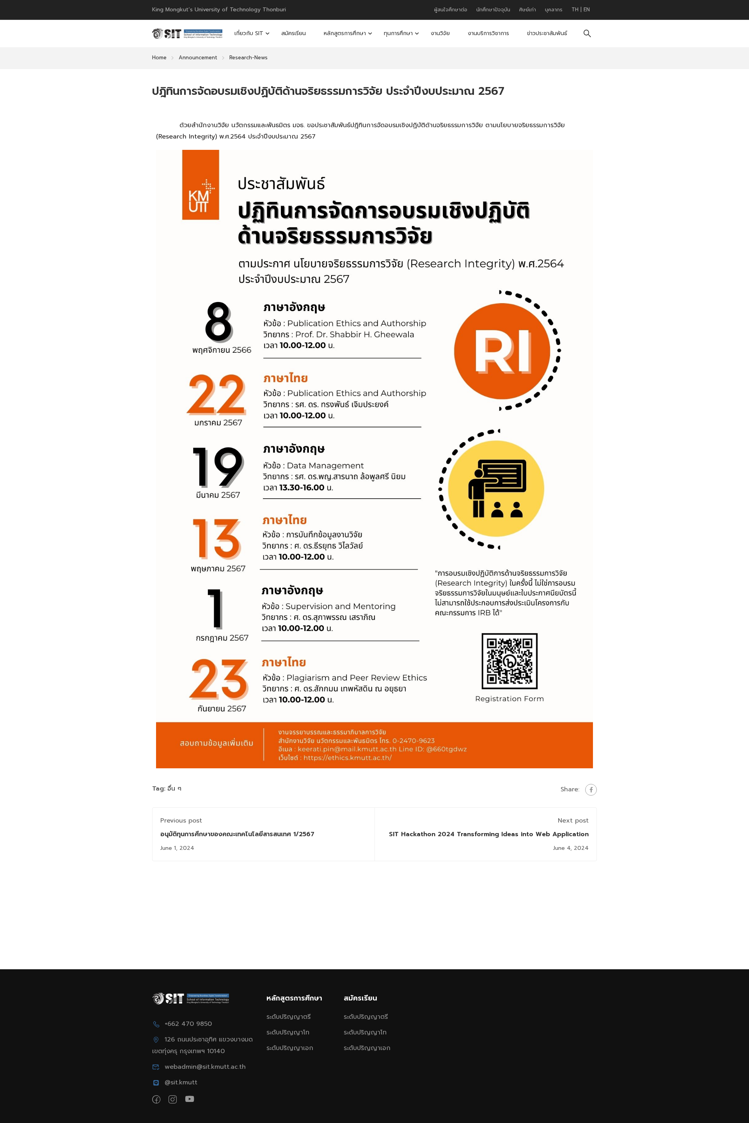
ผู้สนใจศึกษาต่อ (450, 9)
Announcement (198, 57)
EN (587, 9)
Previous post (181, 820)
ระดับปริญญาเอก (289, 1048)
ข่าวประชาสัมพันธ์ (547, 33)
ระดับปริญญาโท (287, 1032)
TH (576, 9)
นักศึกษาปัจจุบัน (493, 9)
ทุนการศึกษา (398, 33)
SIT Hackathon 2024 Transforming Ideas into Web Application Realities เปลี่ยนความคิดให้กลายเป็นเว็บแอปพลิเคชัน (489, 839)
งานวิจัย (440, 33)
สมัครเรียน (293, 33)
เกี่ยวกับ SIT (248, 33)
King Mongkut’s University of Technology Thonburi (219, 9)
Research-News (248, 57)
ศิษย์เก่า (527, 9)
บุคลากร (554, 9)
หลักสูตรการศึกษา (345, 33)
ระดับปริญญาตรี (288, 1017)
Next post (573, 820)
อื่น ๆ (174, 788)
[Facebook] (591, 790)
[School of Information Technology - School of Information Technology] (187, 33)
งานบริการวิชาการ (488, 33)
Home (159, 57)
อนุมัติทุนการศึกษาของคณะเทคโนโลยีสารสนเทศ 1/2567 (237, 834)
